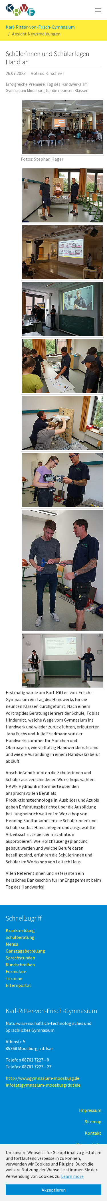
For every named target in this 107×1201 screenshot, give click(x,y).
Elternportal (18, 985)
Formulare (16, 971)
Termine (14, 978)
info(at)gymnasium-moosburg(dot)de (43, 1085)
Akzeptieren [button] (54, 1190)
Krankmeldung (20, 930)
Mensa (12, 944)
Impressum (90, 1110)
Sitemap (93, 1121)
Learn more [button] (72, 1176)
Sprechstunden (20, 958)
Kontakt (93, 1133)
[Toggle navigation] (98, 10)
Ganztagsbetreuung (25, 951)
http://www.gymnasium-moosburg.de (42, 1078)
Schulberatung (20, 937)
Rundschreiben (20, 964)
